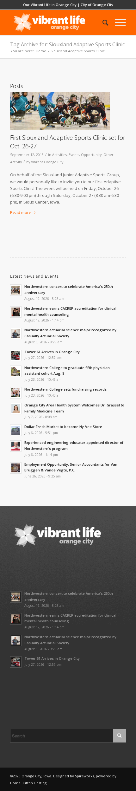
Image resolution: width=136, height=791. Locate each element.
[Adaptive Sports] (60, 111)
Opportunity (91, 154)
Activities (59, 154)
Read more (20, 212)
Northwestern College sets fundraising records (65, 389)
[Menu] (117, 22)
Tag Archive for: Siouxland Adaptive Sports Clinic (67, 44)
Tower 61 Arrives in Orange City (52, 351)
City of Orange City (97, 4)
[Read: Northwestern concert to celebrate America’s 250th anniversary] (16, 290)
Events (74, 154)
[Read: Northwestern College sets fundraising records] (16, 393)
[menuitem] (102, 22)
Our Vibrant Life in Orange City (50, 4)
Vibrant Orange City (47, 162)
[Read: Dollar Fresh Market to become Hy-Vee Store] (16, 430)
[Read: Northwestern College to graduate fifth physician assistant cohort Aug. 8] (16, 371)
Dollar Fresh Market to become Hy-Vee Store (63, 426)
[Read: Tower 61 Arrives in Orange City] (16, 355)
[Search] (102, 22)
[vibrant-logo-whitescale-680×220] (56, 22)
